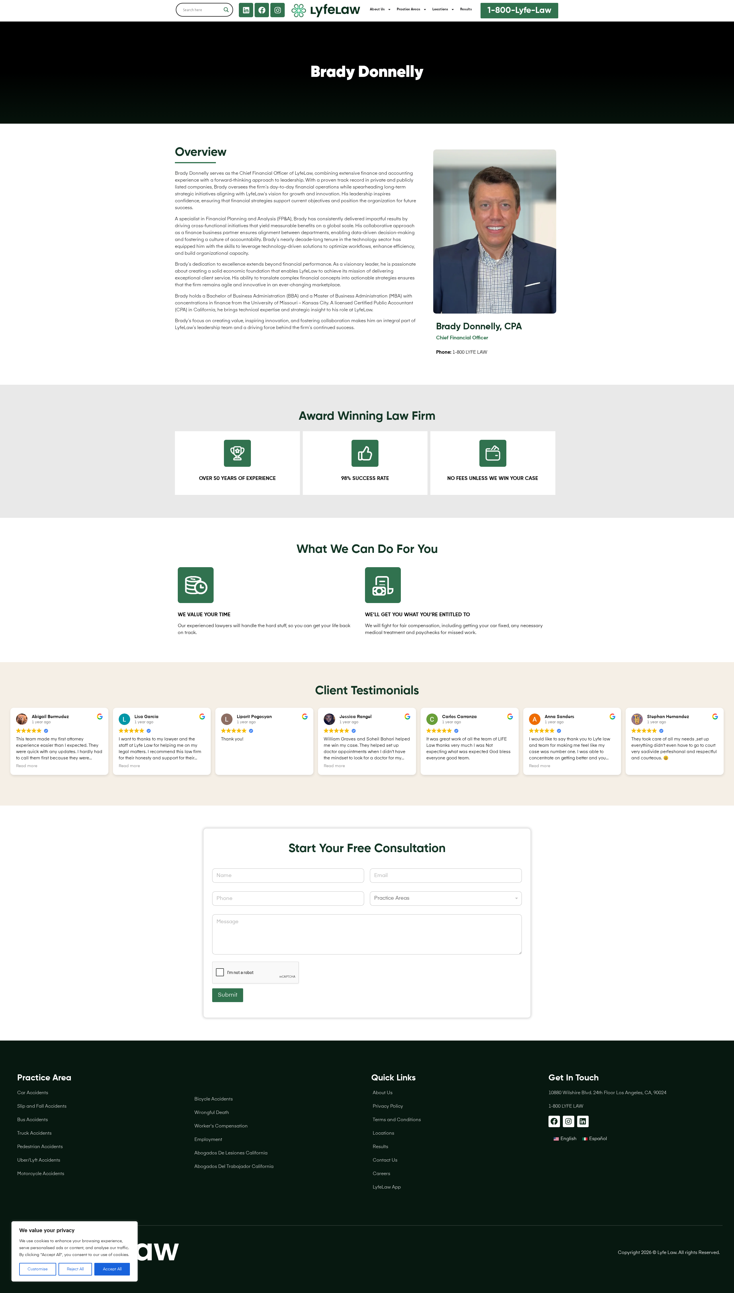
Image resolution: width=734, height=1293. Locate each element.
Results (466, 9)
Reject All (75, 1269)
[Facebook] (262, 10)
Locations (440, 9)
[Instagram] (277, 10)
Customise (38, 1269)
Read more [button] (26, 766)
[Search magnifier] (226, 10)
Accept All (112, 1269)
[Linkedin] (246, 10)
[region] (74, 1251)
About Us (377, 9)
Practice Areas (408, 9)
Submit (227, 995)
